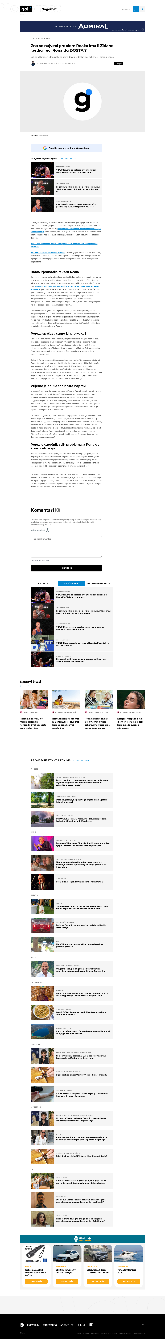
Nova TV (22, 1325)
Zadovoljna (50, 1325)
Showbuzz (66, 1325)
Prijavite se (66, 568)
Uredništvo (86, 1333)
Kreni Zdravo (91, 1325)
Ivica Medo (42, 63)
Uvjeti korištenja (113, 1333)
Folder (81, 1325)
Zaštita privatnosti (125, 1333)
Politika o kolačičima (138, 1333)
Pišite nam (79, 1333)
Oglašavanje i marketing (99, 1333)
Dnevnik (33, 1325)
